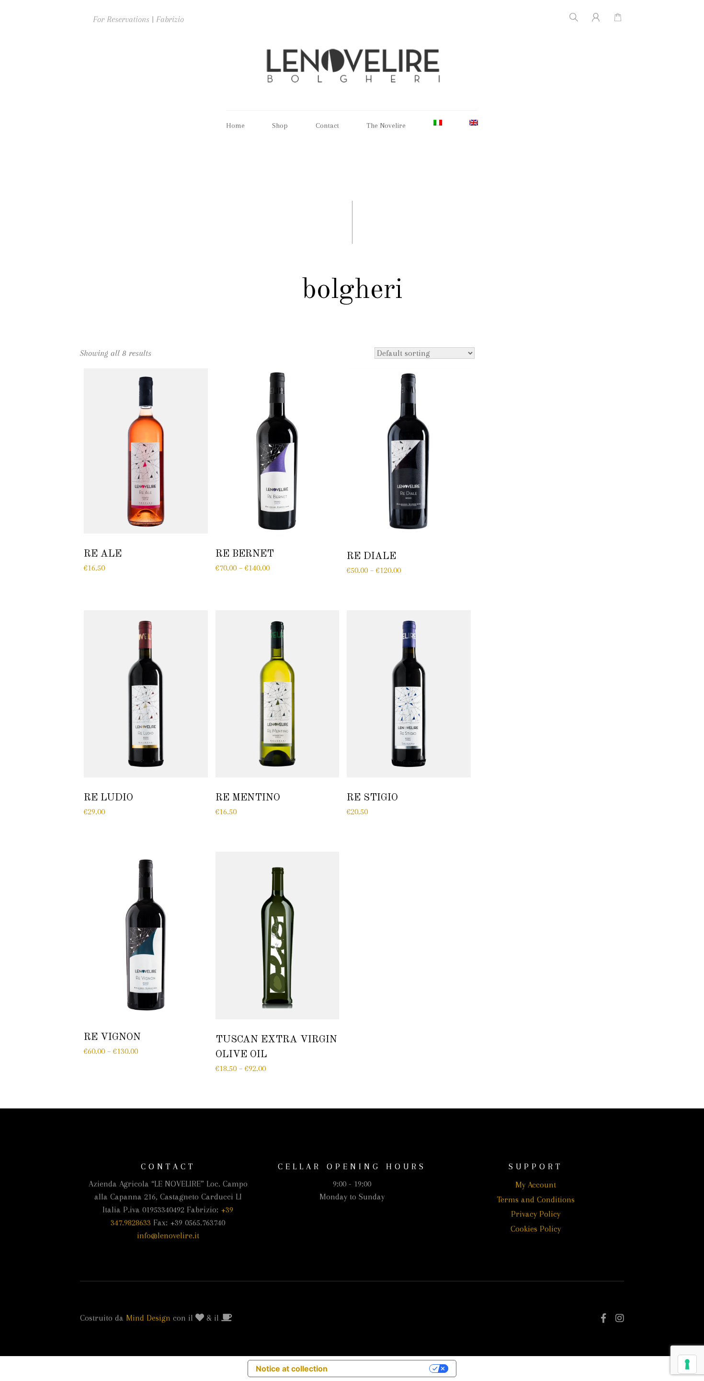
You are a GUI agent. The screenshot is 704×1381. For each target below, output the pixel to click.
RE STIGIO (372, 798)
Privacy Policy (535, 1214)
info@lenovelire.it (168, 1235)
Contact (327, 125)
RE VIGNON (112, 1037)
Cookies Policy (536, 1228)
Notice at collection (292, 1368)
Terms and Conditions (536, 1199)
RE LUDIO (108, 798)
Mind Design (148, 1318)
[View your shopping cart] (613, 17)
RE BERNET (245, 554)
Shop (280, 125)
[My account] (590, 17)
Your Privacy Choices (383, 1368)
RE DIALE (371, 556)
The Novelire (386, 125)
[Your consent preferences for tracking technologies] (687, 1364)
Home (235, 125)
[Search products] (567, 17)
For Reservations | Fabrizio (138, 19)
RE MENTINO (248, 798)
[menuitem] (438, 123)
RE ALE (103, 554)
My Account (535, 1184)
